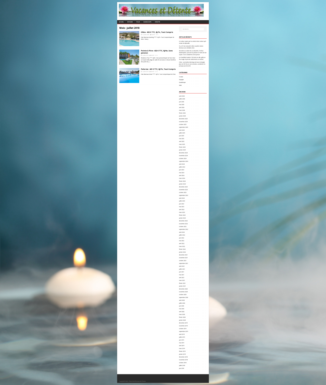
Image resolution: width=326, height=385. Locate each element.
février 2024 (182, 181)
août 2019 (182, 334)
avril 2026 (181, 107)
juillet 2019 (182, 337)
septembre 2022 (183, 229)
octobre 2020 (182, 294)
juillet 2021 (182, 269)
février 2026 (182, 113)
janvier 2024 (182, 184)
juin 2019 (181, 340)
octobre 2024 (182, 158)
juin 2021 (181, 272)
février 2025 (182, 147)
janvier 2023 (182, 218)
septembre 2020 (183, 297)
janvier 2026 (182, 116)
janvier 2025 (182, 150)
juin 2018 (181, 368)
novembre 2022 (183, 223)
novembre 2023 (183, 189)
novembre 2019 (183, 326)
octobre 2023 (182, 192)
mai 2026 (181, 104)
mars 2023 (182, 212)
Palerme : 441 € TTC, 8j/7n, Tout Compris (158, 69)
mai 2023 (181, 206)
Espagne (130, 22)
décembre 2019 (183, 323)
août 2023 (182, 198)
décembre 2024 (183, 153)
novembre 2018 (183, 360)
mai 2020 (181, 308)
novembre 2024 (183, 155)
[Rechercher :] (192, 29)
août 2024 (182, 164)
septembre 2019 (183, 331)
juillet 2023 (182, 201)
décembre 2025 (183, 119)
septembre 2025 (183, 127)
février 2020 (182, 317)
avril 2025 (181, 141)
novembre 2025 (183, 121)
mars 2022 (182, 246)
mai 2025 (181, 138)
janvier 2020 (182, 320)
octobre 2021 (182, 260)
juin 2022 (181, 238)
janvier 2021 (182, 286)
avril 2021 (181, 277)
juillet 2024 (182, 167)
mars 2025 (182, 144)
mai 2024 (181, 172)
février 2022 (182, 249)
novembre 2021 (183, 257)
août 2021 (182, 266)
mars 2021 (182, 280)
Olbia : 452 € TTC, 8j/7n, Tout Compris (157, 32)
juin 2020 (181, 306)
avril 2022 (181, 243)
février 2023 (182, 215)
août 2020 (182, 300)
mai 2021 (181, 275)
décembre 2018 (183, 357)
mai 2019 (181, 343)
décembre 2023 (183, 187)
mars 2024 (182, 178)
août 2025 (182, 130)
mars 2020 (182, 314)
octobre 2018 (182, 362)
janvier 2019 (182, 354)
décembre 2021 (183, 255)
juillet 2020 (182, 303)
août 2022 (182, 232)
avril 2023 (181, 209)
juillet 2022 (182, 235)
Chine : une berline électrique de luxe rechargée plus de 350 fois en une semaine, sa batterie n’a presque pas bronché (192, 64)
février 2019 (182, 351)
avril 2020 (181, 311)
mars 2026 (182, 110)
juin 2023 (181, 204)
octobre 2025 (182, 124)
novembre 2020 (183, 292)
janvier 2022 (182, 252)
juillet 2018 (182, 365)
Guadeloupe (147, 22)
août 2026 (182, 96)
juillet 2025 (182, 133)
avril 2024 (181, 175)
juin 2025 (181, 135)
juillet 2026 (182, 99)
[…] (149, 62)
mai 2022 (181, 240)
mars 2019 (182, 348)
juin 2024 (181, 170)
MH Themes (143, 381)
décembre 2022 (183, 221)
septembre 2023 (183, 195)
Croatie (157, 22)
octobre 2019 (182, 328)
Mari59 (153, 34)
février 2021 (182, 283)
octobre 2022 (182, 226)
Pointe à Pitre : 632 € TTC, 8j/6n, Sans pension (157, 52)
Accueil (121, 22)
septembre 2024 (183, 161)
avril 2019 (181, 345)
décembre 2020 (183, 289)
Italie (138, 22)
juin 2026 (181, 102)
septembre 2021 (183, 263)
